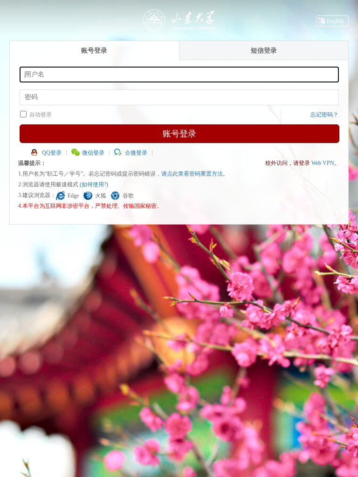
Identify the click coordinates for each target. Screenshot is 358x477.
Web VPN (322, 163)
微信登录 (93, 153)
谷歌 (128, 195)
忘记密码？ (324, 114)
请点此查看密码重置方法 (192, 173)
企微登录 (136, 153)
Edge (73, 195)
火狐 (100, 195)
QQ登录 (52, 153)
